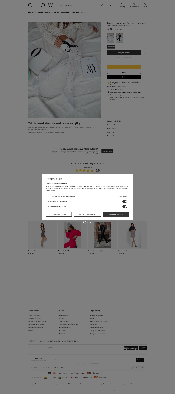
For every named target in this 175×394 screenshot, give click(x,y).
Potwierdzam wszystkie (116, 214)
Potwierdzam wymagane (87, 214)
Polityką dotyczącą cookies (92, 186)
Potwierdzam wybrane (59, 214)
